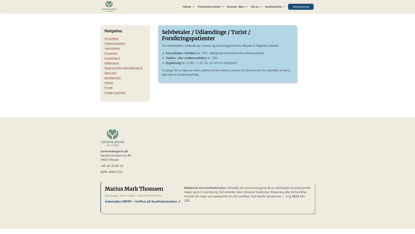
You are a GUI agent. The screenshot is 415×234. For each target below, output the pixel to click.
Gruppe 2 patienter (115, 92)
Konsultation (111, 38)
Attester (108, 82)
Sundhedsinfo (273, 6)
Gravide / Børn (235, 6)
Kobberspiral (111, 63)
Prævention (111, 53)
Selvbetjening (301, 6)
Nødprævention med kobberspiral (123, 67)
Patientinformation (209, 6)
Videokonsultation (114, 43)
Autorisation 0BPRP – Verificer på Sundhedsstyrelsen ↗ (143, 201)
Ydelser (186, 6)
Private (108, 87)
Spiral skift (110, 72)
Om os (255, 6)
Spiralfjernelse (112, 77)
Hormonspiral (112, 58)
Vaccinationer (112, 48)
